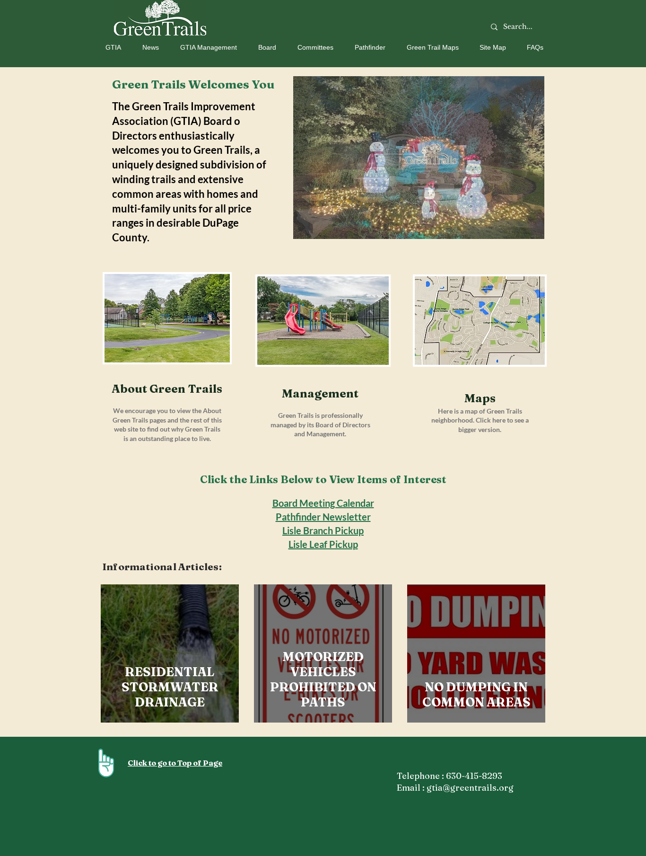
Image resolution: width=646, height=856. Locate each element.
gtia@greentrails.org (470, 787)
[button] (109, 47)
